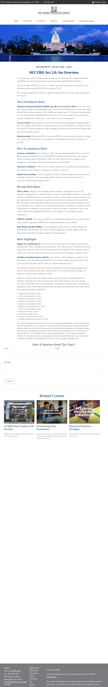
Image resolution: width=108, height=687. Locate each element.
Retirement (34, 670)
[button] (16, 21)
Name (6, 348)
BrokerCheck (52, 677)
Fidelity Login (100, 2)
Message (7, 362)
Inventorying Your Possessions (46, 427)
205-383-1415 (49, 2)
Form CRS (55, 670)
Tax (31, 681)
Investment (34, 673)
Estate (32, 676)
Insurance (33, 679)
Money (32, 684)
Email (57, 348)
